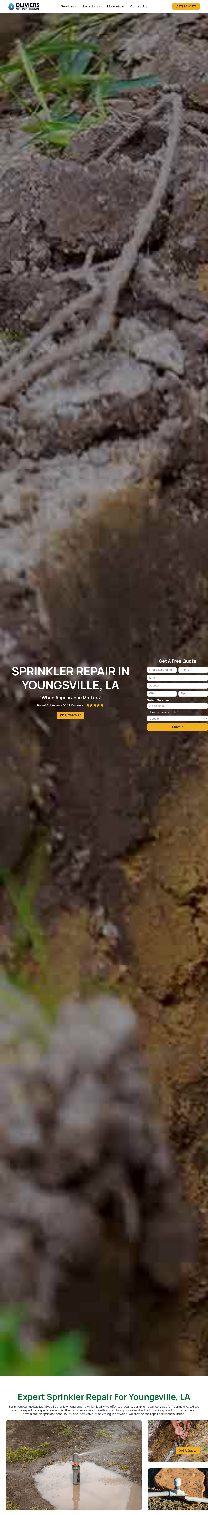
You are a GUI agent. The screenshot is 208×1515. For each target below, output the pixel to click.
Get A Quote (188, 1450)
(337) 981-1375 (186, 6)
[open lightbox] (74, 1465)
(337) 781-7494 (70, 715)
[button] (69, 6)
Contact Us (138, 6)
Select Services (158, 700)
